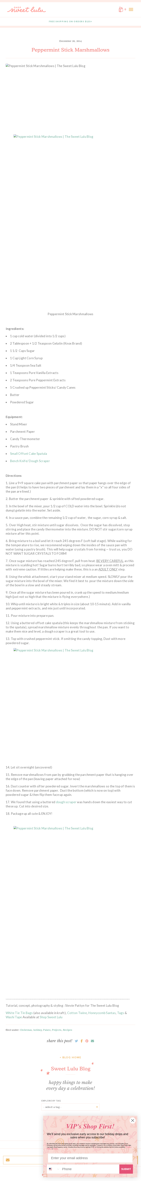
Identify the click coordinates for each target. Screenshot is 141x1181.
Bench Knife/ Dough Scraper (30, 461)
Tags (120, 1013)
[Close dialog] (132, 1120)
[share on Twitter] (76, 1041)
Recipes (67, 1029)
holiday (37, 1029)
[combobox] (53, 1169)
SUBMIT (126, 1169)
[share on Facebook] (82, 1041)
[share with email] (92, 1041)
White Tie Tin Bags (19, 1013)
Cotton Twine (77, 1013)
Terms (55, 1149)
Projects (56, 1029)
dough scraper (66, 802)
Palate (46, 1029)
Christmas (26, 1029)
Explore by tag (51, 1101)
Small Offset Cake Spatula (28, 454)
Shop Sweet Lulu (51, 1017)
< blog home (70, 1057)
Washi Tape (14, 1017)
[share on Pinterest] (86, 1041)
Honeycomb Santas (102, 1013)
